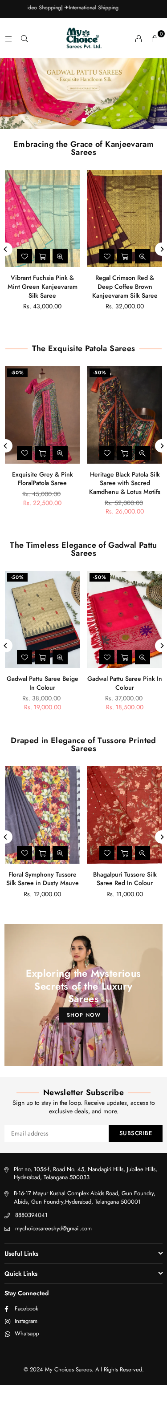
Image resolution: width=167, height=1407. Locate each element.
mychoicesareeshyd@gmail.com (53, 1228)
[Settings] (138, 38)
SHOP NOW (84, 1015)
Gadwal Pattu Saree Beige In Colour (42, 683)
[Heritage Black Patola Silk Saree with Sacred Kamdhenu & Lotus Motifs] (124, 414)
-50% (17, 372)
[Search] (24, 38)
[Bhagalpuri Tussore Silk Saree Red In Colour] (124, 814)
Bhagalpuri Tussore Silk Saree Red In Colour (125, 879)
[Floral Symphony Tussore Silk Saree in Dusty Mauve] (42, 814)
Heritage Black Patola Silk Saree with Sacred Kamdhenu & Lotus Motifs (124, 483)
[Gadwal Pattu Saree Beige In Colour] (42, 619)
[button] (155, 38)
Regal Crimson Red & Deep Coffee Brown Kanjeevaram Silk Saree (125, 286)
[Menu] (8, 38)
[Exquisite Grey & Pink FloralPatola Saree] (42, 414)
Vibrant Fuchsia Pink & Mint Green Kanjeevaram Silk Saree (42, 286)
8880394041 (31, 1215)
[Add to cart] (42, 256)
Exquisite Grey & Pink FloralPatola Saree (42, 479)
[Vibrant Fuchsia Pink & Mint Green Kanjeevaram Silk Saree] (42, 218)
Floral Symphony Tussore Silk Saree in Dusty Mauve (42, 879)
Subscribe (135, 1133)
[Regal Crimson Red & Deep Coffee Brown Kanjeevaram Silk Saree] (124, 218)
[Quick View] (60, 256)
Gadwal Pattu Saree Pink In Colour (124, 683)
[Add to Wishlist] (24, 256)
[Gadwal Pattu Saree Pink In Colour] (124, 619)
